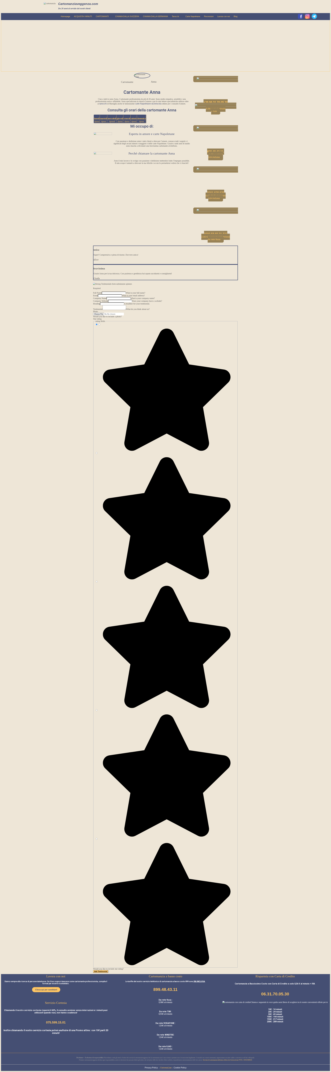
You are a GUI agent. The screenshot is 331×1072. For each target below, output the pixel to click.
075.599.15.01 (56, 1022)
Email (95, 295)
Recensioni (208, 16)
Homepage (65, 16)
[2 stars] (165, 579)
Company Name (100, 298)
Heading (96, 304)
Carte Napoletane (192, 16)
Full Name (97, 293)
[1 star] (165, 450)
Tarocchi (175, 16)
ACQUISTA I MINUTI (83, 16)
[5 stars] (165, 965)
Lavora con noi (223, 16)
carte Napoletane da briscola (148, 104)
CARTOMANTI (102, 16)
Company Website (100, 301)
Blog (235, 16)
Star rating (97, 319)
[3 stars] (165, 708)
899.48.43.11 (165, 989)
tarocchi (103, 104)
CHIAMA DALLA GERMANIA (155, 16)
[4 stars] (165, 836)
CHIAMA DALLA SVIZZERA (127, 16)
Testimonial (98, 309)
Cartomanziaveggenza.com (78, 4)
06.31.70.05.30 (275, 994)
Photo (95, 311)
